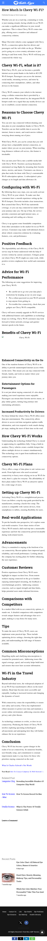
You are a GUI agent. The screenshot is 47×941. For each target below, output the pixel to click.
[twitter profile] (21, 923)
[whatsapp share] (32, 939)
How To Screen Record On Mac (29, 794)
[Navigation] (2, 2)
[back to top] (42, 932)
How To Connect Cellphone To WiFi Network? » (27, 771)
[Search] (43, 2)
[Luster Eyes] (23, 2)
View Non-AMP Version (31, 932)
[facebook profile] (26, 923)
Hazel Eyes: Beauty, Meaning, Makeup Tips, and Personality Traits (28, 878)
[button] (14, 938)
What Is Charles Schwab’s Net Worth (17, 765)
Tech (17, 15)
